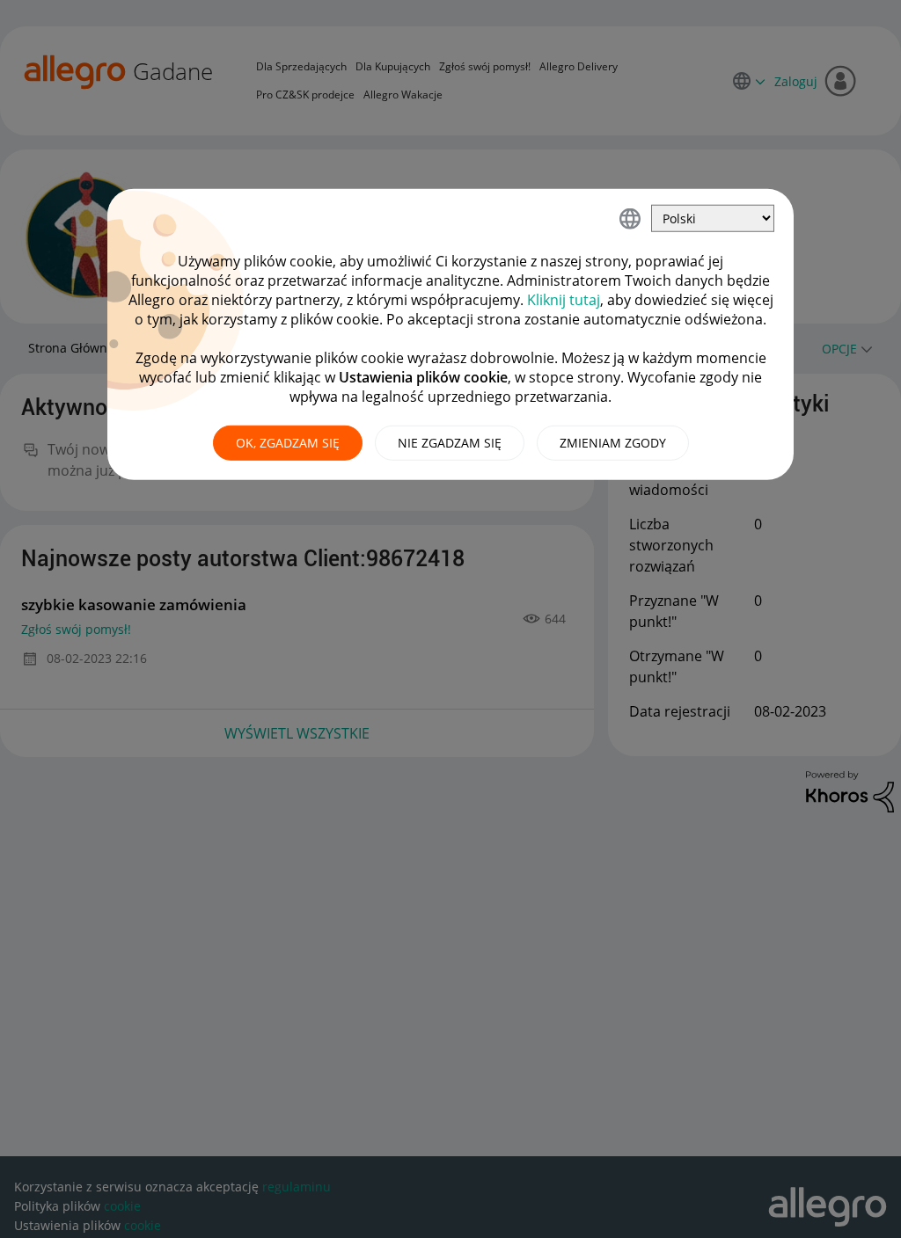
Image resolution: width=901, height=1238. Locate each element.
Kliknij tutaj (563, 300)
